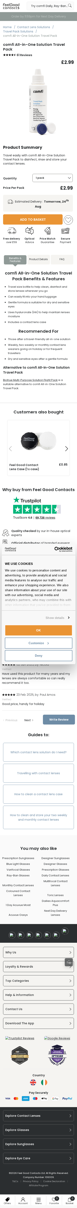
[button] (66, 448)
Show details (55, 617)
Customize (36, 643)
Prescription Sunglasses (18, 858)
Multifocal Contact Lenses (56, 883)
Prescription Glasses (55, 870)
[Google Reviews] (57, 1038)
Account (23, 1203)
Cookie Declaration (54, 1181)
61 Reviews (24, 55)
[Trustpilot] (19, 1038)
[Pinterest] (56, 935)
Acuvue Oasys (18, 915)
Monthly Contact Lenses (18, 885)
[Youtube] (38, 935)
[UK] (33, 1082)
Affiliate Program (38, 1185)
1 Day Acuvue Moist (18, 905)
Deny (38, 655)
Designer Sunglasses (55, 858)
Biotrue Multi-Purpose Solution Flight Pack (30, 380)
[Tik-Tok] (65, 931)
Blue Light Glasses (18, 864)
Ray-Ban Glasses (18, 875)
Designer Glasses (55, 864)
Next (27, 720)
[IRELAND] (44, 1082)
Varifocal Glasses (18, 870)
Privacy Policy (30, 1181)
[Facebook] (12, 935)
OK (38, 630)
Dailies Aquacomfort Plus (55, 903)
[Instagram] (29, 935)
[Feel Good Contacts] (11, 6)
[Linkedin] (47, 935)
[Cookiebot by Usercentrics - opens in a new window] (54, 549)
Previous (11, 720)
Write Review (59, 720)
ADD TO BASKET (33, 219)
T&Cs (15, 1181)
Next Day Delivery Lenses (55, 913)
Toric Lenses (55, 895)
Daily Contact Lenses (55, 875)
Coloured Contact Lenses (18, 893)
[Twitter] (20, 935)
